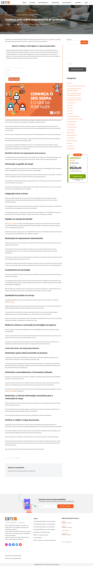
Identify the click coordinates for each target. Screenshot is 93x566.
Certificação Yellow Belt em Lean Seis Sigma (44, 521)
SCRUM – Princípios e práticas (40, 535)
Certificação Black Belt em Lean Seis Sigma (44, 526)
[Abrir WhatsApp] (3, 562)
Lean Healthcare (71, 124)
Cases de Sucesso (71, 102)
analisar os (10, 223)
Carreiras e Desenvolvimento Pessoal (76, 86)
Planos (24, 2)
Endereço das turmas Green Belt (13, 555)
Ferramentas (34, 24)
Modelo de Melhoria (72, 135)
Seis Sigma (69, 143)
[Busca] (90, 2)
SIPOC (9, 391)
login (19, 471)
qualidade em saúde (71, 140)
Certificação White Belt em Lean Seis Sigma (44, 529)
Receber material (14, 79)
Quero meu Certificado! (77, 69)
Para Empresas (70, 138)
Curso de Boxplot (37, 537)
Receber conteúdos (65, 506)
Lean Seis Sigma (71, 129)
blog (47, 39)
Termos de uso (21, 522)
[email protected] (68, 541)
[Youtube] (20, 544)
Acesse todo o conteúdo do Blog (13, 558)
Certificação (70, 105)
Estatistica (69, 110)
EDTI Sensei (70, 108)
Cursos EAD (32, 2)
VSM (13, 391)
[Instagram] (6, 544)
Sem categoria (70, 146)
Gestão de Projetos (71, 121)
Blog (16, 14)
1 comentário (27, 24)
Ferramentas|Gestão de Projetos (75, 119)
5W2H (50, 187)
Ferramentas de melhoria (42, 24)
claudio (20, 24)
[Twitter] (17, 544)
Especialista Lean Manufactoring (41, 532)
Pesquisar (69, 39)
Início (13, 14)
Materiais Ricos (70, 132)
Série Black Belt (71, 148)
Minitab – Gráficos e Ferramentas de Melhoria (44, 540)
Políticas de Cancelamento (11, 522)
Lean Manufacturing (72, 127)
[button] (48, 2)
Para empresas (55, 2)
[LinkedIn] (13, 544)
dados (14, 223)
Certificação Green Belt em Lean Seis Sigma (44, 524)
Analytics (69, 83)
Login (86, 2)
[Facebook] (10, 544)
